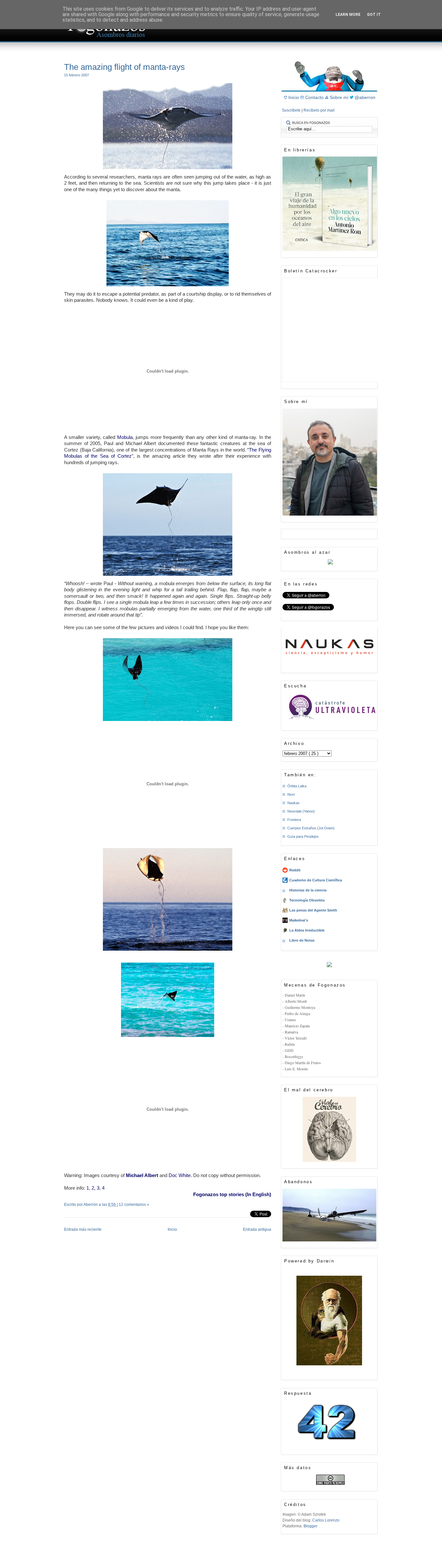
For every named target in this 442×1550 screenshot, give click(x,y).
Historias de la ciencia (307, 890)
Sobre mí (340, 97)
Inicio (172, 1229)
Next (291, 794)
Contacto (315, 97)
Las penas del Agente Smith (313, 910)
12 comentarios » (134, 1204)
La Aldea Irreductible (307, 930)
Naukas (293, 803)
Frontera (294, 820)
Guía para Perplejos (303, 836)
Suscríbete (292, 110)
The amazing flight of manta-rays (124, 67)
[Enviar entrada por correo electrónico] (64, 1213)
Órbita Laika (296, 786)
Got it (374, 14)
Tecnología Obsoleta (307, 900)
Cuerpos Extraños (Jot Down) (311, 828)
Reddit (295, 870)
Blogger (310, 1526)
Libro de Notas (302, 940)
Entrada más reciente (83, 1229)
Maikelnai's (298, 920)
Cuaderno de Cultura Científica (315, 880)
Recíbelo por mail (319, 110)
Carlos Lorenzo (325, 1520)
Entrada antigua (257, 1229)
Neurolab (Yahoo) (301, 811)
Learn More (348, 14)
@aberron (365, 97)
